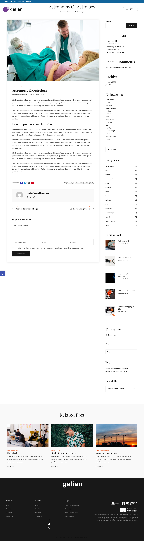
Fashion (108, 114)
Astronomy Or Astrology (115, 47)
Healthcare (110, 119)
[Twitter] (30, 197)
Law (107, 125)
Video (108, 139)
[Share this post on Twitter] (25, 183)
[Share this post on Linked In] (29, 183)
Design (108, 111)
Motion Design (110, 371)
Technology (110, 131)
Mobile (126, 368)
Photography (120, 371)
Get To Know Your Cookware (63, 453)
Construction (111, 108)
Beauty (108, 102)
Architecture (110, 100)
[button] (2, 273)
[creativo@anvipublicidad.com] (19, 195)
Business (109, 105)
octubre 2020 (111, 82)
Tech (127, 371)
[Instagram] (34, 197)
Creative (108, 368)
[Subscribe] (134, 389)
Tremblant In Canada (114, 49)
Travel (108, 133)
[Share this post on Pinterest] (32, 183)
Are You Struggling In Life (115, 52)
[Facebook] (27, 197)
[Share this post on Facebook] (21, 183)
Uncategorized (111, 136)
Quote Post (12, 453)
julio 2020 (109, 85)
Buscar (108, 21)
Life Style (109, 128)
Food (107, 117)
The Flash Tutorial (112, 44)
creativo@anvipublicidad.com (23, 94)
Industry (109, 122)
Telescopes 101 (111, 41)
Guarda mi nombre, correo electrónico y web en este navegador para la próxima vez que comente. (50, 248)
